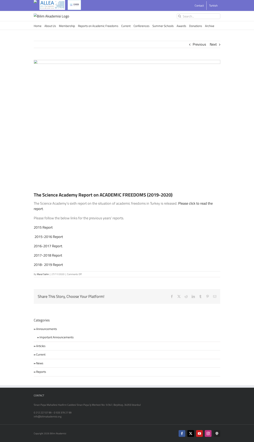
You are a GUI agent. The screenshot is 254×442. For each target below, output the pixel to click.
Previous (199, 44)
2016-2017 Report (48, 246)
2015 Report (43, 227)
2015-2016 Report (49, 236)
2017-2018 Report (48, 255)
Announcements (46, 329)
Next (213, 44)
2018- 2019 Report (48, 264)
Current (40, 354)
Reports (41, 372)
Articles (40, 346)
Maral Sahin (43, 274)
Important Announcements (56, 337)
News (39, 363)
